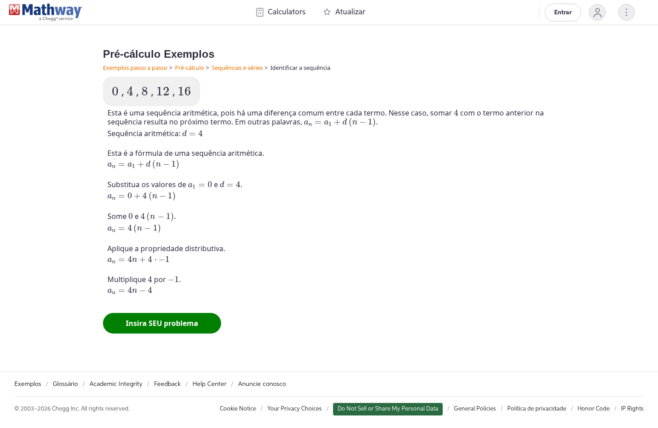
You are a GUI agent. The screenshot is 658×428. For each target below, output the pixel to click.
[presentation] (115, 91)
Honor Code (593, 409)
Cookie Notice (238, 409)
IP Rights (632, 409)
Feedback (167, 384)
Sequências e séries (237, 68)
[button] (597, 12)
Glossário (65, 384)
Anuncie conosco (262, 384)
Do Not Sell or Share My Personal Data (388, 409)
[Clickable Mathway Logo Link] (46, 12)
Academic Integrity (116, 384)
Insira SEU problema (162, 323)
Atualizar (350, 12)
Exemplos (27, 384)
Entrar (563, 12)
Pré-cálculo (189, 68)
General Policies (475, 409)
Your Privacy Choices (294, 409)
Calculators (286, 12)
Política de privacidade (536, 409)
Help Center (209, 384)
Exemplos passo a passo (135, 68)
